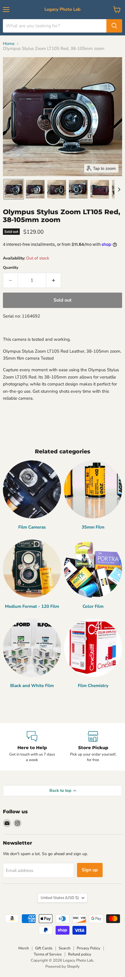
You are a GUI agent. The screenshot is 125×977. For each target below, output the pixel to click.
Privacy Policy (88, 948)
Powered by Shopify (62, 966)
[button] (14, 189)
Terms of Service (48, 954)
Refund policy (79, 954)
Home (9, 43)
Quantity (10, 268)
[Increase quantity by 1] (53, 280)
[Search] (114, 26)
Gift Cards (43, 948)
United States (60, 897)
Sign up (90, 870)
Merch (23, 948)
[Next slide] (119, 189)
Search (64, 948)
